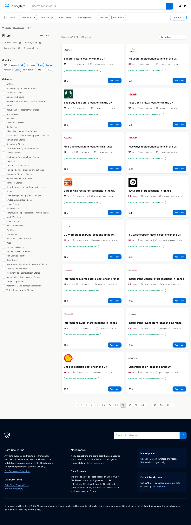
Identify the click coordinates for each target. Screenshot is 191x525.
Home (8, 27)
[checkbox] (5, 65)
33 (103, 405)
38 (136, 405)
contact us (98, 463)
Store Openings (65, 17)
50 (161, 405)
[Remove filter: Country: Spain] (19, 48)
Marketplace (118, 17)
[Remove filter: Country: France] (20, 43)
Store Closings (46, 17)
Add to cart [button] (114, 81)
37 (129, 405)
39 (142, 405)
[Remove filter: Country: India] (40, 43)
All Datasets (18, 27)
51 (168, 405)
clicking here (158, 486)
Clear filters (44, 35)
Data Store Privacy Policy (16, 485)
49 (155, 405)
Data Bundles (26, 17)
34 (110, 405)
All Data (9, 17)
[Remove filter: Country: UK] (37, 48)
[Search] (169, 6)
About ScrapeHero (13, 488)
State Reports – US (86, 17)
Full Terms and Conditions (17, 471)
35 (116, 405)
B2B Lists (104, 17)
